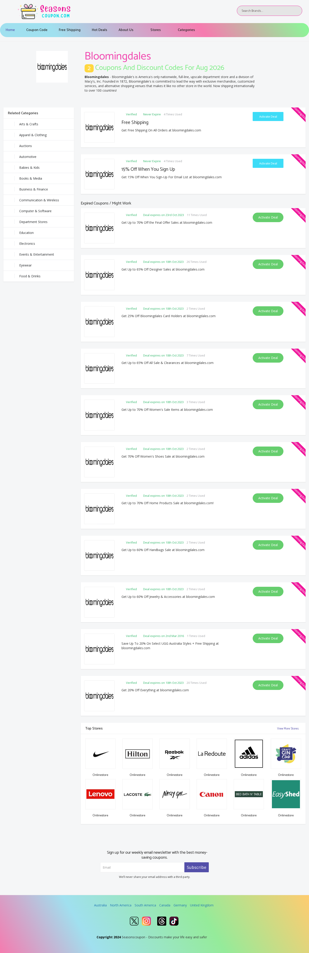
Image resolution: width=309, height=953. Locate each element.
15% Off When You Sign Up (148, 169)
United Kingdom (202, 905)
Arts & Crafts (28, 124)
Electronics (27, 243)
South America (145, 905)
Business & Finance (33, 189)
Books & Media (30, 178)
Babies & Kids (29, 167)
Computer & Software (35, 211)
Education (26, 233)
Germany (180, 905)
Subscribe (196, 867)
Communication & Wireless (39, 200)
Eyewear (25, 265)
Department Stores (33, 222)
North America (120, 905)
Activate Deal (268, 116)
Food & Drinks (29, 276)
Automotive (27, 156)
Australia (100, 905)
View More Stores (288, 728)
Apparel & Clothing (33, 135)
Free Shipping (134, 122)
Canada (164, 905)
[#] (134, 921)
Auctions (25, 146)
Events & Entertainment (36, 254)
